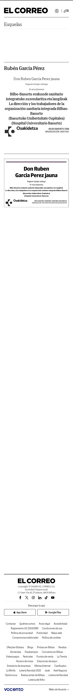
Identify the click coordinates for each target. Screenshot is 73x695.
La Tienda (62, 656)
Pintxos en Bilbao (46, 647)
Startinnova (11, 675)
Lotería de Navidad (58, 675)
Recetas (62, 647)
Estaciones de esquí (47, 661)
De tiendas (15, 651)
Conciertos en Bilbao (52, 651)
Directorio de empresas (19, 665)
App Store (21, 612)
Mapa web (56, 632)
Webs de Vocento (58, 689)
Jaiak (47, 670)
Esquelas (13, 24)
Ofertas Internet (42, 665)
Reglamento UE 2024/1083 (24, 628)
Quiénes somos (27, 623)
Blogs (30, 647)
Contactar (11, 623)
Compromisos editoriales (25, 637)
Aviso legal (44, 623)
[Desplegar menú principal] (66, 10)
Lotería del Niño (36, 679)
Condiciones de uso (52, 628)
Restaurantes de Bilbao (33, 675)
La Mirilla (10, 670)
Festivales (28, 656)
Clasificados (60, 665)
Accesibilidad (60, 623)
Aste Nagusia (60, 670)
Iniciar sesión (56, 10)
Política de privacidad (22, 632)
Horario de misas (24, 661)
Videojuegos (12, 656)
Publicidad (42, 632)
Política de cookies (51, 637)
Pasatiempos (31, 651)
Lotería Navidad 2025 (30, 670)
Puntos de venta (44, 656)
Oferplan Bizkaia (15, 647)
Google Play (54, 612)
